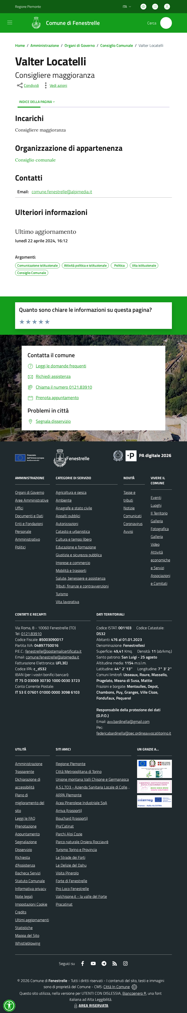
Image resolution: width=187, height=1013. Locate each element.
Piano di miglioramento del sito (29, 802)
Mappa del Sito (27, 935)
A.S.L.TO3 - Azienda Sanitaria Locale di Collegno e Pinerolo (103, 787)
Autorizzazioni (67, 524)
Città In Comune (116, 987)
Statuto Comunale (30, 881)
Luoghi (156, 505)
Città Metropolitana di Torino (79, 771)
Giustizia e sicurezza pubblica (79, 555)
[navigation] (10, 22)
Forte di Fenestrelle (71, 881)
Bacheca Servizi (27, 873)
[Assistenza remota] (134, 987)
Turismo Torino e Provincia (76, 849)
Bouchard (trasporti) (72, 818)
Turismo (62, 594)
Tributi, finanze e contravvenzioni (82, 586)
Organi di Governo (80, 45)
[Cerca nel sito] (166, 23)
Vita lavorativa (67, 602)
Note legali (24, 896)
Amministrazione (44, 45)
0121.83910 (31, 634)
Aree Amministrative (31, 500)
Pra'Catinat (65, 826)
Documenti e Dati (29, 516)
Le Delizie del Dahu (71, 865)
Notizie (129, 508)
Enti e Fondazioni (29, 524)
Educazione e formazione (76, 547)
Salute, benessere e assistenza (80, 578)
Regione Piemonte (28, 6)
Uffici (19, 508)
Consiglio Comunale (116, 45)
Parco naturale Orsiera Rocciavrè (82, 842)
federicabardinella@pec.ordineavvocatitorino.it (133, 733)
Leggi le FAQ (25, 818)
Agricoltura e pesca (71, 492)
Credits (20, 912)
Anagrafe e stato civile (74, 508)
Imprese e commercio (73, 563)
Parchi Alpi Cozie (69, 834)
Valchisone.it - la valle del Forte (81, 896)
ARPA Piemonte (69, 795)
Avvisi (128, 531)
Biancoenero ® (134, 993)
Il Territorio (159, 513)
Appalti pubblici (68, 516)
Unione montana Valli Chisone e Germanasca (92, 779)
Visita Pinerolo (67, 873)
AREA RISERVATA (93, 1005)
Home (20, 45)
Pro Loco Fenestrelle (72, 888)
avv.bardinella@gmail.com (128, 721)
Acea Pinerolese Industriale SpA (81, 803)
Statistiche (24, 928)
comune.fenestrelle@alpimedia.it (62, 191)
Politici (20, 547)
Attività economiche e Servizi (160, 560)
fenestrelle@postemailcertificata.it (53, 651)
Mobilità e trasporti (71, 570)
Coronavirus (132, 524)
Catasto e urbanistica (73, 531)
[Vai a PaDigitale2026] (142, 455)
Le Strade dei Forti (70, 857)
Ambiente (64, 500)
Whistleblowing (27, 943)
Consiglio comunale (35, 160)
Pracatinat (64, 904)
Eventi (156, 497)
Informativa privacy (30, 888)
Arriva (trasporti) (69, 810)
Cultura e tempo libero (74, 539)
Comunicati (132, 516)
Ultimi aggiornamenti (32, 920)
